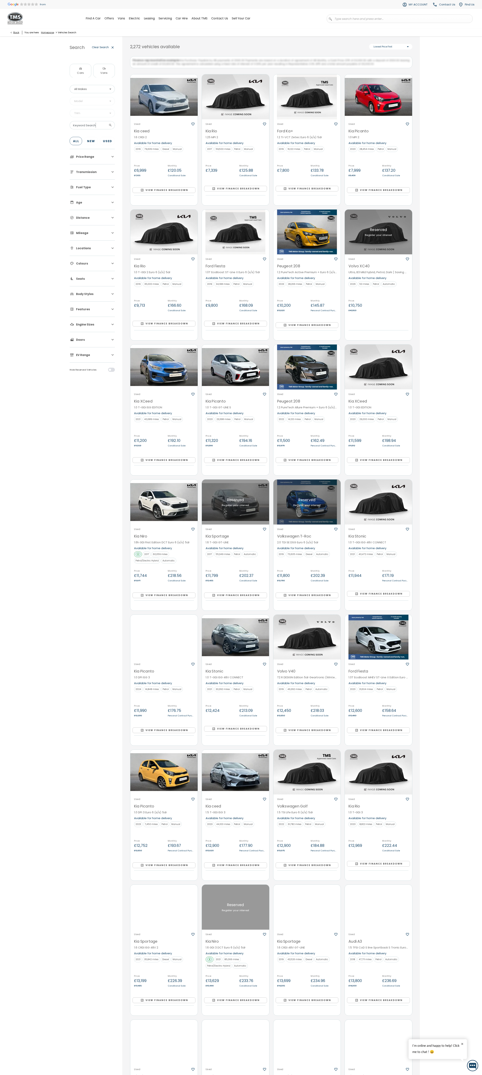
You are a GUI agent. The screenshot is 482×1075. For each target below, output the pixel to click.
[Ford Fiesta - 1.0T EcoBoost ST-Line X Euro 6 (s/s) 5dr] (235, 235)
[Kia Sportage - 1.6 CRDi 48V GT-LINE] (307, 910)
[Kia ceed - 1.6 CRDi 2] (164, 100)
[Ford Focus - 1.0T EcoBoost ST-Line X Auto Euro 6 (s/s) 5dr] (235, 1045)
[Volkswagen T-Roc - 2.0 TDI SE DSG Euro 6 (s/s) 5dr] (307, 505)
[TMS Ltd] (15, 18)
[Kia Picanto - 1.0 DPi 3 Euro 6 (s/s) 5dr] (164, 775)
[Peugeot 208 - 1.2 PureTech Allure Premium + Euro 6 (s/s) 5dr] (307, 370)
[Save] (193, 128)
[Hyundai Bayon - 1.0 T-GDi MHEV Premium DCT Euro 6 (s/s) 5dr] (307, 1045)
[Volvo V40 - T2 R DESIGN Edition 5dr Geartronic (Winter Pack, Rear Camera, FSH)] (307, 640)
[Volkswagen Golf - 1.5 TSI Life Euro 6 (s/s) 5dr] (307, 775)
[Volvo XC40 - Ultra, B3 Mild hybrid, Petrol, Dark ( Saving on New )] (378, 235)
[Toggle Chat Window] (472, 1065)
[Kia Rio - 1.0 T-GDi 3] (378, 775)
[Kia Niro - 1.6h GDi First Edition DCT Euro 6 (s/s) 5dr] (164, 505)
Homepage (47, 32)
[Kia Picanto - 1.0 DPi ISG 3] (164, 640)
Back (16, 32)
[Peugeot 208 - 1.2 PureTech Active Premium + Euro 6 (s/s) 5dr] (307, 235)
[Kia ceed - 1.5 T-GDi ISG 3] (235, 775)
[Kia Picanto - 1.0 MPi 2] (378, 100)
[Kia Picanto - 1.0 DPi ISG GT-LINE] (164, 1045)
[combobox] (92, 89)
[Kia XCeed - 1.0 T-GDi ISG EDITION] (164, 370)
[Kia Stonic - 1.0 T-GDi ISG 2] (378, 1045)
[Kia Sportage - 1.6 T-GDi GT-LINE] (235, 505)
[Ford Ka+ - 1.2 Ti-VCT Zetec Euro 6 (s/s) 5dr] (307, 100)
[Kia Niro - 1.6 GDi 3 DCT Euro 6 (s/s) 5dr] (235, 910)
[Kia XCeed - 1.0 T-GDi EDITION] (378, 370)
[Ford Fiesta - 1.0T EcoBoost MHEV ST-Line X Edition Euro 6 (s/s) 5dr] (378, 640)
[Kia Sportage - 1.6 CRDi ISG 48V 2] (164, 910)
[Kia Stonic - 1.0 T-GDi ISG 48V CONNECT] (378, 505)
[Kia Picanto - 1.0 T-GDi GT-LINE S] (235, 370)
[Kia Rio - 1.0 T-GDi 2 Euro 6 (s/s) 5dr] (164, 235)
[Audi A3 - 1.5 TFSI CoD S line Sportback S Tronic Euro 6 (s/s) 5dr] (378, 910)
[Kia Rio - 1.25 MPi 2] (235, 100)
